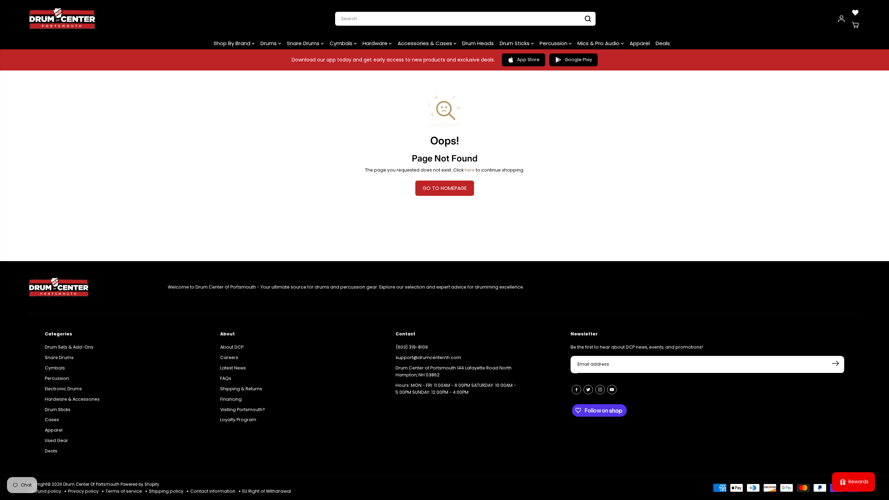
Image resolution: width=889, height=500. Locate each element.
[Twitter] (588, 389)
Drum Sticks (515, 43)
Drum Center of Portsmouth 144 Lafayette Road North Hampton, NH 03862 (454, 371)
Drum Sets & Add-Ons (69, 347)
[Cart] (855, 25)
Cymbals (342, 43)
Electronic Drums (63, 389)
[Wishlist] (855, 12)
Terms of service (124, 491)
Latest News (233, 368)
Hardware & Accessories (72, 399)
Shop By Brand (233, 43)
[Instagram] (600, 389)
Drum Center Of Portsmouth (91, 484)
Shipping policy (166, 491)
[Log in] (841, 18)
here (470, 170)
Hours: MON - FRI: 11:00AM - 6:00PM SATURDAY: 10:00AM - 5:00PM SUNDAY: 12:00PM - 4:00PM (456, 388)
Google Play (578, 59)
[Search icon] (588, 19)
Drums (269, 43)
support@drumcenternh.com (428, 357)
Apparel (640, 43)
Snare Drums (304, 43)
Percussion (554, 43)
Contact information (212, 491)
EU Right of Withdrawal (266, 491)
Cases (52, 420)
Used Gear (56, 440)
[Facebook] (576, 389)
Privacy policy (83, 491)
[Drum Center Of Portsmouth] (62, 18)
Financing (231, 399)
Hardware (376, 43)
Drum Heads (478, 43)
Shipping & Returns (241, 389)
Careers (229, 357)
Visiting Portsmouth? (242, 409)
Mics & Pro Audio (599, 43)
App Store (528, 59)
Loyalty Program (238, 420)
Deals (663, 43)
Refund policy (46, 491)
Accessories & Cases (426, 43)
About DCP (231, 347)
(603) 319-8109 (412, 347)
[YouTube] (612, 389)
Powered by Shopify (140, 484)
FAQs (225, 378)
